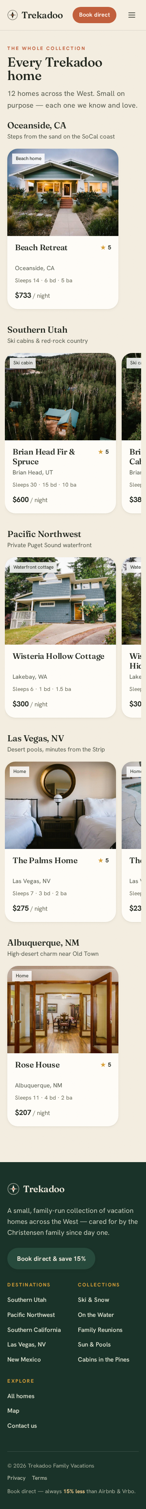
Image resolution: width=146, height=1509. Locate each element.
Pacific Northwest (31, 1315)
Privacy (16, 1477)
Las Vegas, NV (26, 1344)
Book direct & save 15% (51, 1258)
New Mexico (24, 1359)
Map (13, 1411)
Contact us (22, 1426)
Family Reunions (100, 1330)
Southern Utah (26, 1300)
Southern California (34, 1330)
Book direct (94, 14)
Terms (39, 1477)
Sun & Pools (94, 1344)
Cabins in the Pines (103, 1359)
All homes (20, 1396)
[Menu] (132, 15)
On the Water (96, 1315)
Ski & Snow (93, 1300)
